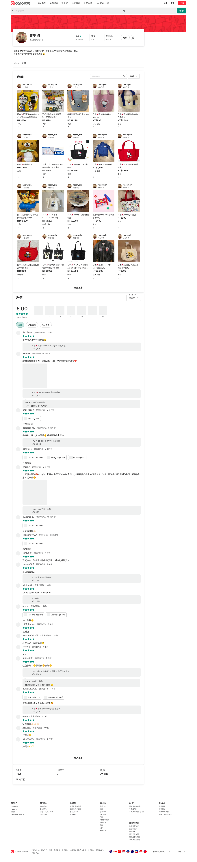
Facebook (14, 806)
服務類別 (103, 830)
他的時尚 (43, 806)
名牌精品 (43, 814)
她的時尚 (43, 809)
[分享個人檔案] (133, 37)
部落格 (13, 812)
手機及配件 (133, 809)
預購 (101, 809)
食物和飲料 (133, 829)
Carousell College (17, 814)
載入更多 (78, 757)
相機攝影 (162, 806)
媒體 (50, 850)
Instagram (14, 809)
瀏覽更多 (78, 287)
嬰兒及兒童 (74, 812)
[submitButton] (181, 10)
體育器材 (132, 832)
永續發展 (57, 850)
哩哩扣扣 (103, 806)
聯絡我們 (44, 850)
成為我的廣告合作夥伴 (78, 850)
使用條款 (91, 850)
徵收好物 (103, 812)
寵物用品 (73, 814)
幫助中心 (35, 850)
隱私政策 (99, 850)
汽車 (101, 817)
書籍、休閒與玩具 (165, 814)
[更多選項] (139, 37)
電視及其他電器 (75, 809)
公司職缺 (65, 850)
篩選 (132, 76)
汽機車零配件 (104, 820)
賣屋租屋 (103, 822)
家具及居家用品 (75, 806)
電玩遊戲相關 (134, 834)
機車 (101, 825)
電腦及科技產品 (134, 806)
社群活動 (103, 814)
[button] (36, 40)
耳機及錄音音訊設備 (136, 812)
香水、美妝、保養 (46, 812)
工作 (101, 828)
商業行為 (35, 853)
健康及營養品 (134, 826)
